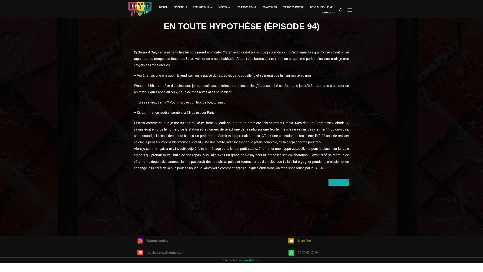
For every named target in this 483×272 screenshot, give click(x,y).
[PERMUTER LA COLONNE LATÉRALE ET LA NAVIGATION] (351, 10)
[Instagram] (140, 240)
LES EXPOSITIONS (246, 7)
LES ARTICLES (269, 7)
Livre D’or (304, 241)
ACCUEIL (163, 7)
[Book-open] (291, 240)
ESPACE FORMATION (293, 7)
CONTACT (326, 12)
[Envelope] (140, 252)
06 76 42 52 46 (308, 252)
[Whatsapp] (291, 253)
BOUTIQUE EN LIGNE (321, 7)
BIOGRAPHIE (180, 7)
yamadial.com (251, 260)
